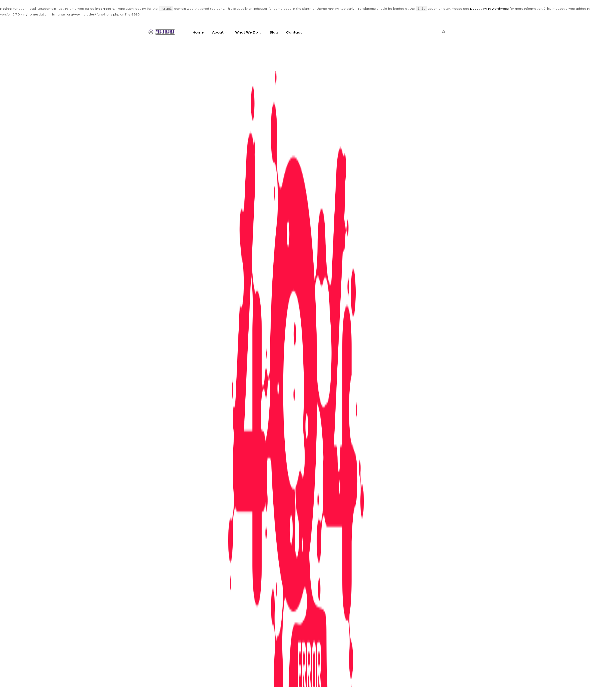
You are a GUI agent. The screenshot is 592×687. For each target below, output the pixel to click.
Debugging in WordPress (489, 8)
